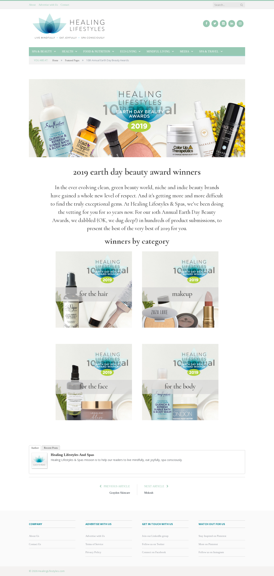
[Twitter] (214, 23)
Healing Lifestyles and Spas (72, 455)
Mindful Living (158, 51)
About (32, 4)
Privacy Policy (93, 552)
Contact (65, 4)
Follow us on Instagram (211, 552)
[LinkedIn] (231, 23)
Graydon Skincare (120, 492)
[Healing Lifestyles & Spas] (69, 26)
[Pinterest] (223, 23)
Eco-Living (128, 51)
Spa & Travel (209, 51)
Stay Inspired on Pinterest (212, 535)
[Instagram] (240, 23)
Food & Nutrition (96, 51)
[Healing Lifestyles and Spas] (39, 467)
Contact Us (35, 544)
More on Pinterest (208, 544)
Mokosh (148, 492)
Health (67, 51)
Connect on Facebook (154, 552)
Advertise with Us (48, 4)
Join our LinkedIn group (155, 535)
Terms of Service (94, 544)
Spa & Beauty (42, 51)
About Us (34, 535)
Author (35, 447)
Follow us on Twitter (153, 544)
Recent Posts (51, 447)
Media (184, 51)
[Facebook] (206, 23)
